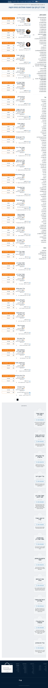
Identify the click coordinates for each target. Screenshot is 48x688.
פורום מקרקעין (25, 667)
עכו (45, 123)
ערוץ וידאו (18, 1)
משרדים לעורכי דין (17, 667)
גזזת (45, 45)
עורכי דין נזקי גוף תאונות (35, 4)
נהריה (45, 184)
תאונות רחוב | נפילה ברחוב (41, 38)
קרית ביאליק (43, 187)
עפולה (45, 128)
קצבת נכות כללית (43, 71)
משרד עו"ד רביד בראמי (20, 148)
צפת (45, 223)
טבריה (45, 113)
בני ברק (44, 149)
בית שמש (44, 140)
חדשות (25, 1)
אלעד (45, 193)
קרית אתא (44, 132)
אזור (45, 172)
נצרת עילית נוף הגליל (42, 137)
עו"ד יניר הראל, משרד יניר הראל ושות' (20, 161)
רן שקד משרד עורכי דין (21, 124)
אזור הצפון (44, 257)
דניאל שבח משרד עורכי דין (40, 600)
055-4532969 (41, 502)
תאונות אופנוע (43, 30)
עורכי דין (41, 4)
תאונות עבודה (43, 37)
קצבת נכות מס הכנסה (42, 73)
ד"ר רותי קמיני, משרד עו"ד (20, 43)
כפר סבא (44, 115)
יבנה (45, 208)
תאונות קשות (43, 84)
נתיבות (44, 206)
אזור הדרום (44, 255)
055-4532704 (41, 462)
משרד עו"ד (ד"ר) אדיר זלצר (20, 252)
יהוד (45, 203)
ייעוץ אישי (8, 23)
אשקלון (44, 111)
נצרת (45, 186)
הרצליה (44, 143)
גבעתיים (44, 150)
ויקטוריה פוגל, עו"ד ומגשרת (21, 215)
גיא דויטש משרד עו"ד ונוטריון (20, 313)
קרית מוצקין (44, 191)
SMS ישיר (8, 20)
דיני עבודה (40, 665)
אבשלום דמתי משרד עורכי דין (21, 350)
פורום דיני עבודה (25, 666)
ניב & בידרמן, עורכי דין (21, 97)
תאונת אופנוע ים (43, 88)
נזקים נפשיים (43, 53)
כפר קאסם (44, 231)
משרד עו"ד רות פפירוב (21, 18)
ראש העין (44, 204)
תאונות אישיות (43, 32)
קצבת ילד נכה (43, 68)
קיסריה (44, 130)
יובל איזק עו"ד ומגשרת (21, 188)
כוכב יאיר (44, 121)
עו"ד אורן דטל (21, 338)
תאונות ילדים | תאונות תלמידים (42, 35)
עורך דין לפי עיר (32, 663)
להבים (45, 238)
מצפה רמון (44, 240)
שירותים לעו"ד (14, 1)
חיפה (45, 103)
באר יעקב (44, 165)
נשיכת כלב (44, 57)
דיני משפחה (46, 666)
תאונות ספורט (43, 83)
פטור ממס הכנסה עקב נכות (41, 64)
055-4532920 (41, 648)
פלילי (46, 665)
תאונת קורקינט (43, 91)
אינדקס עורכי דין (29, 1)
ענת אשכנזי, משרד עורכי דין (40, 538)
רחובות (44, 160)
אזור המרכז (44, 250)
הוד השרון (44, 215)
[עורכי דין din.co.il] (37, 1)
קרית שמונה (44, 179)
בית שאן (44, 133)
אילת (45, 220)
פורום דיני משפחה (24, 665)
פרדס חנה (44, 201)
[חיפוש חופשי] (33, 1)
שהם (45, 135)
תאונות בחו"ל (43, 81)
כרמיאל (44, 182)
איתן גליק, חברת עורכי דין (20, 300)
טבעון (45, 154)
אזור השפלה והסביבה (42, 253)
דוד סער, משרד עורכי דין (20, 56)
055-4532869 (41, 544)
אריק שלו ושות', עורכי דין (20, 68)
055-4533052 (41, 441)
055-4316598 (41, 524)
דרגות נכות (44, 20)
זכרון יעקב (44, 196)
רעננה (45, 145)
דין (44, 4)
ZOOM (8, 32)
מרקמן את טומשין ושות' (40, 559)
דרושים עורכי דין (17, 666)
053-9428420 (41, 420)
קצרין (45, 181)
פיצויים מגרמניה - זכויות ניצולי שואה (40, 66)
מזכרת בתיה (43, 228)
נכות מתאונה (43, 29)
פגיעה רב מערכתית (42, 62)
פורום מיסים (25, 672)
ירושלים (44, 101)
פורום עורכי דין (22, 1)
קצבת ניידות (43, 70)
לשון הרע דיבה (43, 24)
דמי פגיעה (44, 48)
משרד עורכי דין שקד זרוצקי (40, 496)
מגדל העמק (44, 225)
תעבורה (46, 667)
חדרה (45, 120)
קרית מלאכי (44, 164)
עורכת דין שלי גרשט (21, 326)
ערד (45, 176)
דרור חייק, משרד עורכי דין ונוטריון (40, 435)
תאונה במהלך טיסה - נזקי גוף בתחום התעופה (40, 79)
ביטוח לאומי (44, 19)
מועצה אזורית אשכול (42, 233)
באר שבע (44, 104)
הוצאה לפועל (40, 666)
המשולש (44, 230)
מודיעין (44, 142)
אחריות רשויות (43, 43)
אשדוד (45, 108)
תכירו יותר (7, 671)
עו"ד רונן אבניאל (20, 137)
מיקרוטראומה (43, 27)
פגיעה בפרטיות (43, 60)
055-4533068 (41, 627)
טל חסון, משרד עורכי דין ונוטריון (20, 228)
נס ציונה (44, 209)
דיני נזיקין (44, 47)
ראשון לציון (44, 118)
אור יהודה (44, 155)
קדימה (45, 162)
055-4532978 (41, 565)
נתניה (45, 106)
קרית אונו (44, 157)
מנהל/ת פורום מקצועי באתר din (23, 75)
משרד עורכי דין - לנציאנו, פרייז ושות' (20, 275)
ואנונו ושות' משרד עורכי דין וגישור (20, 30)
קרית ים (44, 221)
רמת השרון (44, 199)
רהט (45, 235)
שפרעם (44, 171)
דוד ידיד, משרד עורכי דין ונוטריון (20, 110)
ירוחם (45, 177)
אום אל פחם (44, 189)
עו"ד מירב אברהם (20, 375)
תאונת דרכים (43, 40)
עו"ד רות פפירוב (39, 643)
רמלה (45, 169)
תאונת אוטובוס (43, 86)
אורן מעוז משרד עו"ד (20, 200)
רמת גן (45, 110)
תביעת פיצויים (43, 42)
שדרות (45, 218)
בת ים (45, 198)
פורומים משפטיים (24, 663)
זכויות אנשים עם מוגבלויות (41, 50)
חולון (45, 152)
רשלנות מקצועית (43, 75)
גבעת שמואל (43, 237)
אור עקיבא (44, 147)
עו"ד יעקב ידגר (21, 240)
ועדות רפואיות (43, 22)
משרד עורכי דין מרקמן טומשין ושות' (21, 83)
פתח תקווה (44, 116)
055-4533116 (41, 606)
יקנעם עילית (44, 194)
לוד (45, 125)
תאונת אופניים (43, 89)
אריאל (45, 159)
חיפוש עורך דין (45, 663)
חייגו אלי (7, 18)
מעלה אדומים (43, 226)
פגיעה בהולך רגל (43, 59)
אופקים (44, 216)
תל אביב (44, 99)
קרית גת (44, 211)
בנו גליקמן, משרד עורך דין (20, 363)
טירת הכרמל (43, 138)
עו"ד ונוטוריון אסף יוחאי (20, 175)
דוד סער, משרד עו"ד (39, 519)
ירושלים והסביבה (43, 252)
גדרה (45, 174)
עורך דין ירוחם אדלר (40, 579)
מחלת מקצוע (43, 25)
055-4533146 (41, 585)
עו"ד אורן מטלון (20, 288)
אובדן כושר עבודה (43, 17)
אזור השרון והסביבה (42, 258)
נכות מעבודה (43, 55)
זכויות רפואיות (43, 52)
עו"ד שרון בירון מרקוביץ (40, 456)
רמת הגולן (44, 242)
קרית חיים (44, 167)
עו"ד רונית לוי (21, 387)
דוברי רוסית (40, 667)
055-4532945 (41, 481)
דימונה (45, 213)
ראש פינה (44, 126)
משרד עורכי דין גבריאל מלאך (21, 263)
